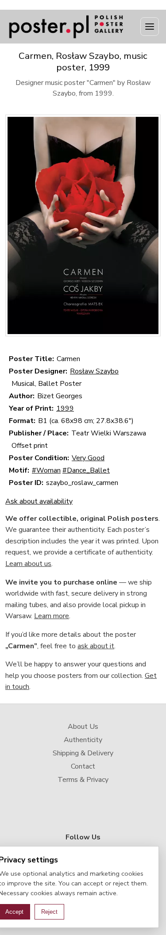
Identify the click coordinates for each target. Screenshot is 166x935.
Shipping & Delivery (83, 753)
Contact (83, 766)
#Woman (46, 470)
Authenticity (83, 740)
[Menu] (149, 26)
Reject (49, 911)
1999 (65, 408)
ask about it (95, 646)
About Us (83, 726)
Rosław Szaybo (94, 371)
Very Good (88, 458)
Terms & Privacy (83, 780)
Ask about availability (39, 501)
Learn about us (28, 564)
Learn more (51, 616)
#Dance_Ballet (86, 470)
